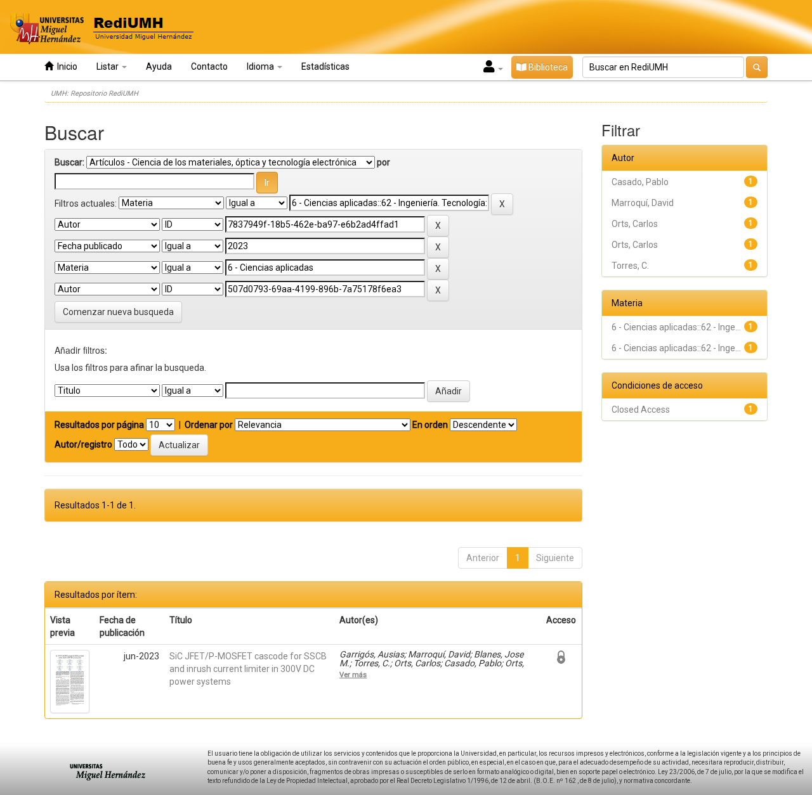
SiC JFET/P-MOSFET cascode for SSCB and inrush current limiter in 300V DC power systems (248, 669)
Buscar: (69, 162)
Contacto (209, 66)
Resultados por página (99, 425)
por (383, 162)
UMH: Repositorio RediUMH (94, 93)
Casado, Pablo (640, 182)
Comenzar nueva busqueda (118, 312)
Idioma (261, 66)
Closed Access (641, 409)
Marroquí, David (643, 203)
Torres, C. (630, 266)
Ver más (353, 674)
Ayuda (159, 66)
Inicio (65, 66)
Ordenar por (209, 425)
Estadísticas (325, 66)
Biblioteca (547, 67)
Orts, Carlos (635, 224)
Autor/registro (83, 444)
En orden (430, 425)
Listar (108, 66)
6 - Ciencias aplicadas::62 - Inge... (676, 327)
